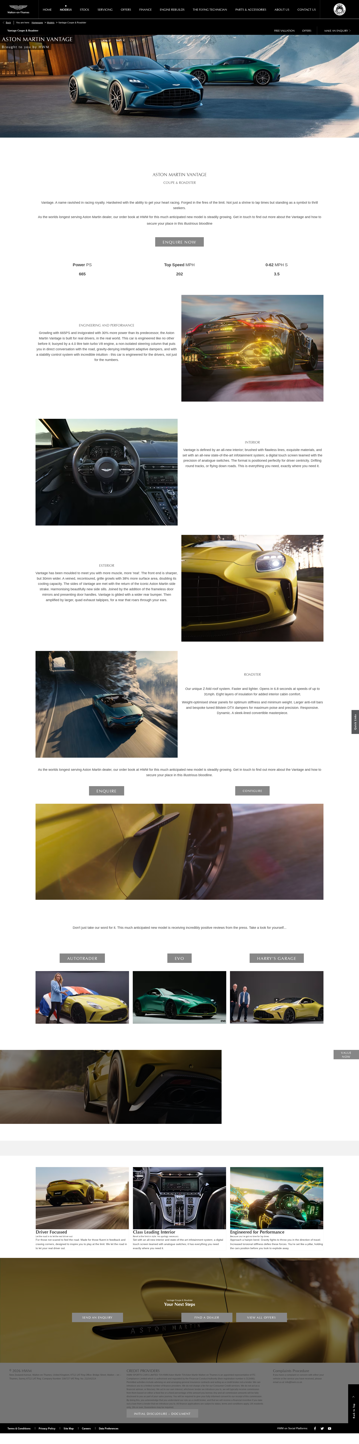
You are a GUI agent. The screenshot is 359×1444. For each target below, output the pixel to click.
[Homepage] (18, 9)
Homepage (37, 22)
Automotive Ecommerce (40, 1437)
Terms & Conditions (18, 1428)
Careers (86, 1428)
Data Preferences (108, 1428)
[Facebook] (315, 1428)
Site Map (69, 1428)
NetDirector (14, 1437)
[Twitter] (322, 1428)
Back (8, 22)
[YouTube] (329, 1428)
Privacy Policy (47, 1428)
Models (50, 22)
